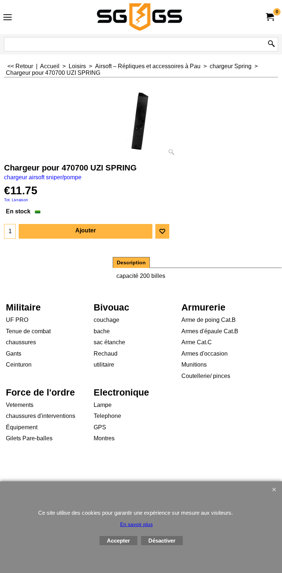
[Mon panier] (269, 17)
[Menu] (7, 18)
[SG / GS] (139, 17)
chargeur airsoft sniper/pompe (43, 177)
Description (131, 262)
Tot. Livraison (16, 200)
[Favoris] (162, 231)
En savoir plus (136, 524)
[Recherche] (271, 44)
